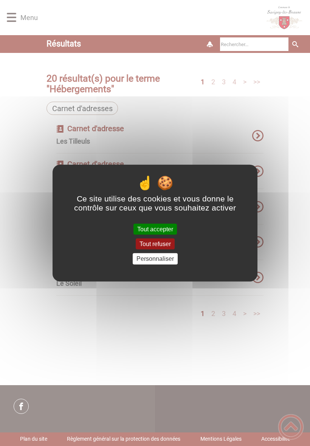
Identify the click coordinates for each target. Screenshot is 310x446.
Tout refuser (155, 244)
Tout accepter (155, 229)
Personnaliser (155, 259)
